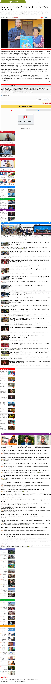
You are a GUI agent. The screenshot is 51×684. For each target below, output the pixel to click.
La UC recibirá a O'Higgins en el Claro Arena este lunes (3, 207)
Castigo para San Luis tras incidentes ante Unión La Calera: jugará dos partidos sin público (29, 344)
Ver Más (7, 598)
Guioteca (10, 681)
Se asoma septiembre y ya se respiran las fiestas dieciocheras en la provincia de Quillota (25, 476)
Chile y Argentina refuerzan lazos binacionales (4, 650)
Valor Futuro (5, 681)
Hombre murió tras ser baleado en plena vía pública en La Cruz (28, 269)
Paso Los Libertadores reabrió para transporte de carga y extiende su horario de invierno (29, 277)
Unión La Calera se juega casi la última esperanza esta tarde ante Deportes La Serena (29, 261)
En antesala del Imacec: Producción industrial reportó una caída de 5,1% (3, 197)
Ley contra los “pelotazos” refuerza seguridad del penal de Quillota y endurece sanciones (24, 528)
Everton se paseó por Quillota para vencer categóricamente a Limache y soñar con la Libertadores (27, 319)
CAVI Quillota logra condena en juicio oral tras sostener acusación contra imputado (23, 483)
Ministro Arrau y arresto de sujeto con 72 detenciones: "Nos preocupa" (3, 393)
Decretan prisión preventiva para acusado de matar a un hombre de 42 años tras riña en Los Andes (30, 293)
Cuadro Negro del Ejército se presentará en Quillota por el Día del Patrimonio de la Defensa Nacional (29, 353)
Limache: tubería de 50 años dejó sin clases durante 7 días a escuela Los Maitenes (26, 494)
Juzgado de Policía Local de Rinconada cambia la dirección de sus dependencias (25, 470)
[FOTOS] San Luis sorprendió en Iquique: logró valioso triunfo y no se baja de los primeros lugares (29, 310)
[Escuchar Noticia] (42, 13)
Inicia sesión (22, 91)
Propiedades (19, 681)
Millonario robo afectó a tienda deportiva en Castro (5, 587)
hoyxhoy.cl (23, 681)
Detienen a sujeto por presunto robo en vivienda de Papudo (19, 514)
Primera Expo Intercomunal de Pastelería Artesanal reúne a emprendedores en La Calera (27, 336)
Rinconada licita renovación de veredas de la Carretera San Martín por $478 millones (29, 243)
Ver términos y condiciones (26, 128)
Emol (2, 681)
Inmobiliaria (14, 681)
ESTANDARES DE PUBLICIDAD (34, 679)
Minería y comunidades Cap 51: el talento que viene (5, 664)
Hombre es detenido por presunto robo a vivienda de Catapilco (28, 327)
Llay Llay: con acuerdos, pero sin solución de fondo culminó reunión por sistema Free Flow (29, 252)
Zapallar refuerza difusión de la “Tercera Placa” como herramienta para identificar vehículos (26, 500)
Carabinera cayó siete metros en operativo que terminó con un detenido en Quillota (24, 451)
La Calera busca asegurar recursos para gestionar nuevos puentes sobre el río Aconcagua (24, 542)
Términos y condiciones (25, 679)
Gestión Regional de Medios (6, 679)
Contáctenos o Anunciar (16, 679)
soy (25, 248)
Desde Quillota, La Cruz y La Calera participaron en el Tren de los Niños (22, 490)
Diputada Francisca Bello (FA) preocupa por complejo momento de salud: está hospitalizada (29, 362)
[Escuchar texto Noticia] (49, 82)
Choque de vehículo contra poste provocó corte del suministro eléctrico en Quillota (28, 301)
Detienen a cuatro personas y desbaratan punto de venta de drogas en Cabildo (25, 458)
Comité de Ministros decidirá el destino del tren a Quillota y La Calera (28, 286)
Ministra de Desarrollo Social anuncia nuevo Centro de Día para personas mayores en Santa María (23, 508)
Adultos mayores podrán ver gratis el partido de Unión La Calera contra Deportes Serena (25, 521)
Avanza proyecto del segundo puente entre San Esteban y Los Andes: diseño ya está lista (25, 464)
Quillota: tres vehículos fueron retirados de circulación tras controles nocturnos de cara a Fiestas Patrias (25, 535)
